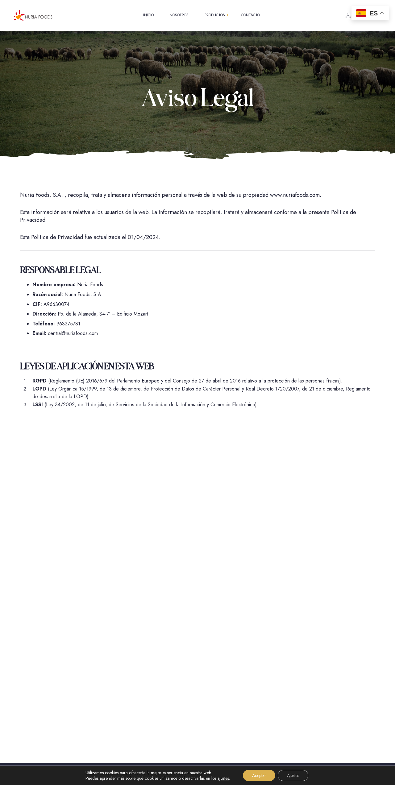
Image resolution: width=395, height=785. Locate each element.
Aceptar (259, 775)
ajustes (223, 778)
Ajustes (293, 775)
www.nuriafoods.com (295, 195)
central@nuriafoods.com (73, 333)
